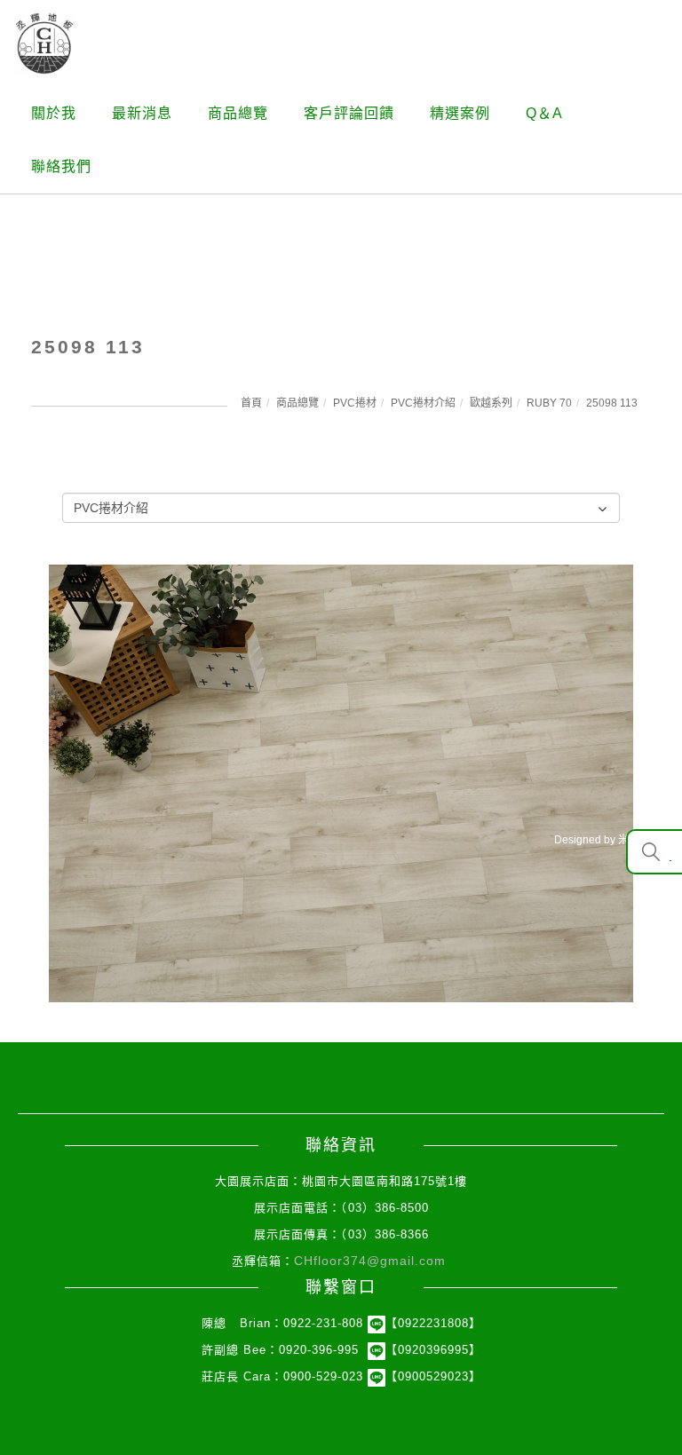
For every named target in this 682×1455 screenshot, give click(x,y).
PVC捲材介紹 (423, 403)
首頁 (251, 403)
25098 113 (612, 403)
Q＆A (544, 113)
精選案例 (460, 113)
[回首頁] (44, 43)
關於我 (53, 113)
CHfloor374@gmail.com (370, 1260)
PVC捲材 (355, 403)
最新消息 (142, 113)
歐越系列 (491, 403)
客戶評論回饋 (349, 113)
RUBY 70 (549, 403)
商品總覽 (238, 113)
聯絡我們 (61, 166)
